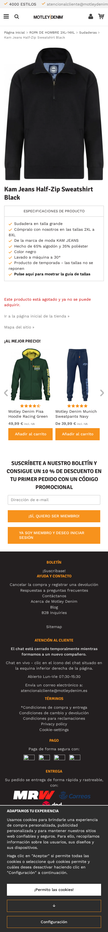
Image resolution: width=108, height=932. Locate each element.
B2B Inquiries (54, 612)
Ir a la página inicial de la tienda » (37, 316)
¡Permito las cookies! (54, 889)
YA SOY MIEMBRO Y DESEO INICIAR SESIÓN (51, 535)
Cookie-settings (54, 729)
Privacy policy (54, 724)
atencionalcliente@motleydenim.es (54, 690)
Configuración (54, 922)
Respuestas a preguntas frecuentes (54, 590)
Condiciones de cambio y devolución (54, 713)
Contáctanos (54, 596)
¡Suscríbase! (54, 571)
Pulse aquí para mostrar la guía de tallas (52, 274)
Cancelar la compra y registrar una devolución (54, 584)
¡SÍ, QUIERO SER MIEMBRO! (54, 516)
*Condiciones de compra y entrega (54, 707)
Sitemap (54, 626)
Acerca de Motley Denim (54, 601)
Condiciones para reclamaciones (54, 718)
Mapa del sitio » (19, 327)
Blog (54, 607)
